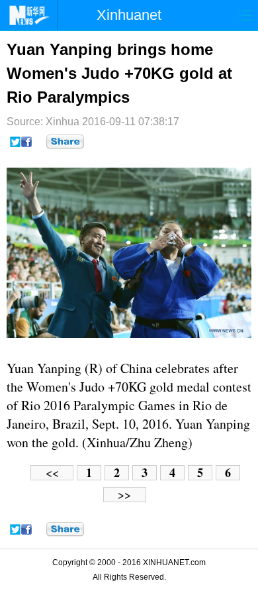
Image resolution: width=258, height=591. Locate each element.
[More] (65, 141)
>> (124, 494)
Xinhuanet (129, 15)
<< (52, 472)
